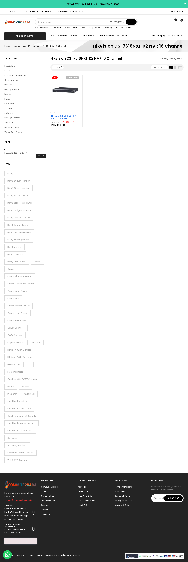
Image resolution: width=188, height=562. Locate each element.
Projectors (9, 103)
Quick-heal (56, 27)
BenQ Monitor (14, 247)
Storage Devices (12, 117)
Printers (8, 99)
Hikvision (119, 27)
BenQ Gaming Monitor (18, 239)
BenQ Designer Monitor (19, 210)
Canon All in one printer (19, 276)
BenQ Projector (15, 254)
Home (7, 46)
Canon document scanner (21, 283)
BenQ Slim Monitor (16, 261)
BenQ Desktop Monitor (18, 217)
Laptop (7, 94)
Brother (97, 27)
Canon (67, 27)
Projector (12, 393)
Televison (9, 122)
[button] (7, 554)
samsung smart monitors (20, 452)
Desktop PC (9, 84)
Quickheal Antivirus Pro (19, 408)
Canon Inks (13, 298)
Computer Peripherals (15, 75)
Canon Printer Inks (16, 320)
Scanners (9, 108)
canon (10, 269)
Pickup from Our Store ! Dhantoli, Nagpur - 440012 (29, 11)
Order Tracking (177, 11)
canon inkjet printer (17, 291)
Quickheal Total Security (20, 430)
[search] (131, 22)
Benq (83, 27)
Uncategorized (11, 127)
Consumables (11, 80)
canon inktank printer (18, 305)
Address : (8, 506)
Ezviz (128, 27)
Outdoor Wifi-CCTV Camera (22, 379)
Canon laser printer (17, 313)
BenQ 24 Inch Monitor (18, 180)
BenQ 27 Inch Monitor (18, 188)
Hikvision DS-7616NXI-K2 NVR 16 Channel (63, 117)
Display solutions (16, 342)
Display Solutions (12, 89)
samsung (12, 438)
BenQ (10, 173)
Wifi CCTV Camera (17, 460)
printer (10, 386)
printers (25, 386)
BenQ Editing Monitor (18, 224)
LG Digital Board (15, 371)
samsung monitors (17, 445)
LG (90, 27)
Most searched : (42, 27)
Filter (41, 155)
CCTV (7, 70)
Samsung (108, 27)
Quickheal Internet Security (21, 423)
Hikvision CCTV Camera (19, 357)
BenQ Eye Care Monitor (19, 232)
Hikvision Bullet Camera (19, 349)
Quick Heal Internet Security (21, 415)
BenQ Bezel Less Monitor (19, 202)
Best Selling (9, 66)
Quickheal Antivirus (17, 401)
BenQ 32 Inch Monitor (18, 195)
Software (8, 113)
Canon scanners (16, 327)
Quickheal (29, 393)
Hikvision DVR (14, 364)
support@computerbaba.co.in (71, 11)
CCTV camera (14, 335)
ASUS (75, 27)
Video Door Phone (13, 131)
